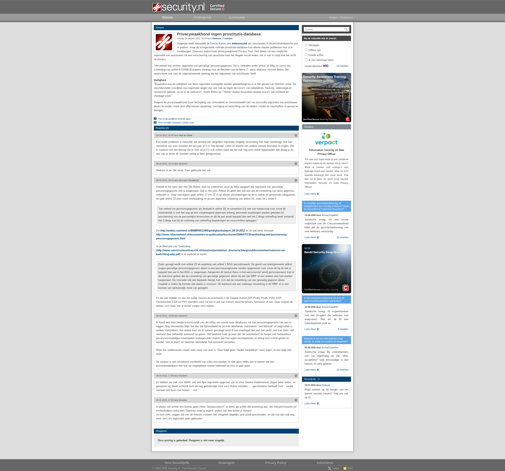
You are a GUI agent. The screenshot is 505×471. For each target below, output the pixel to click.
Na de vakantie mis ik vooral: (320, 38)
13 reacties (342, 369)
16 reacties (342, 66)
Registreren (346, 17)
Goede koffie (316, 55)
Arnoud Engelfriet (330, 215)
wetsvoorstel (239, 43)
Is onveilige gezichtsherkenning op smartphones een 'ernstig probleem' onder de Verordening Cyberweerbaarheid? (326, 206)
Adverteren (325, 462)
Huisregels (226, 462)
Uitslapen (314, 45)
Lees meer (310, 193)
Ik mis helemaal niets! (321, 60)
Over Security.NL (177, 462)
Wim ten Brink (185, 135)
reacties (228, 38)
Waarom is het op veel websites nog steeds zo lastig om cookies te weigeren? (326, 340)
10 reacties (342, 237)
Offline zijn (315, 50)
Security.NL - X (312, 379)
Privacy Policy (275, 462)
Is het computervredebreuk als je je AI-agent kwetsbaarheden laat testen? (324, 299)
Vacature (308, 126)
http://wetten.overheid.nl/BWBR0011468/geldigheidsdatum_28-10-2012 (202, 230)
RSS (350, 468)
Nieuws (160, 27)
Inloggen (333, 17)
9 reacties (343, 329)
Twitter (335, 468)
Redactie (216, 38)
